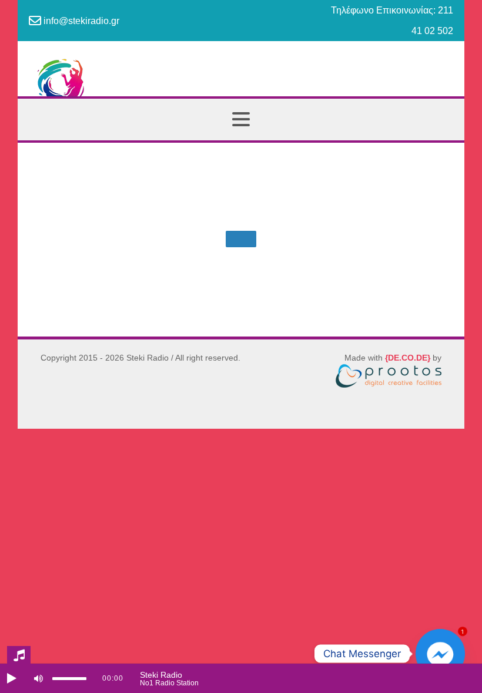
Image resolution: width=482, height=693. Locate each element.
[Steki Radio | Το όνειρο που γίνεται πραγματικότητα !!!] (241, 87)
